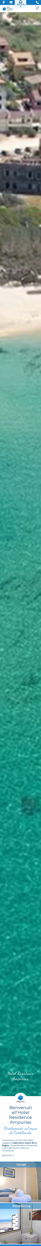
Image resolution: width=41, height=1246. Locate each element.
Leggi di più (7, 1155)
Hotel (21, 1164)
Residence (21, 1206)
